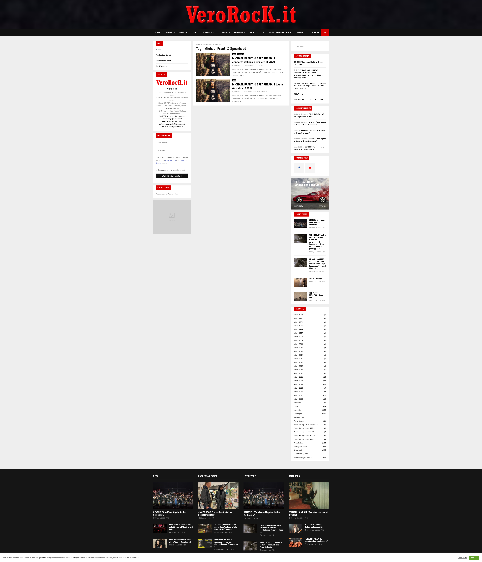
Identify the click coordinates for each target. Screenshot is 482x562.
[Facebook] (313, 32)
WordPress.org (161, 66)
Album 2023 (298, 388)
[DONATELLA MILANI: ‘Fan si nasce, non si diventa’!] (309, 495)
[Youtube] (315, 32)
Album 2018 (298, 370)
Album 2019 (298, 373)
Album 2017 (298, 366)
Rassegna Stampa (207, 476)
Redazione (237, 66)
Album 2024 (298, 391)
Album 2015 (298, 359)
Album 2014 (298, 355)
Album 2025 (298, 395)
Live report (250, 476)
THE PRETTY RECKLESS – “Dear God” (308, 99)
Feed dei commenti (163, 61)
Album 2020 (298, 377)
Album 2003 (298, 337)
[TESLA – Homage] (300, 282)
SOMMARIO (168, 32)
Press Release (299, 443)
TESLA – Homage (301, 94)
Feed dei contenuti (163, 55)
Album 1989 (298, 329)
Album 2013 (298, 351)
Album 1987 (298, 326)
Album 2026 (298, 399)
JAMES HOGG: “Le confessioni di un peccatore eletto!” (215, 513)
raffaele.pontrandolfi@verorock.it (172, 124)
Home (157, 32)
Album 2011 (298, 344)
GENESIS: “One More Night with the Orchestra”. (317, 222)
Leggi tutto (462, 558)
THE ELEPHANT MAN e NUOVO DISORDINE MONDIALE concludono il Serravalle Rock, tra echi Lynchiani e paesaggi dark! (308, 74)
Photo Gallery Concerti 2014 (304, 435)
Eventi (195, 32)
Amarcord (183, 32)
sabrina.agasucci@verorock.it (171, 121)
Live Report (223, 32)
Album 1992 (298, 333)
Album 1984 (298, 322)
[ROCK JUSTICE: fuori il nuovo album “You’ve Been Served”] (160, 543)
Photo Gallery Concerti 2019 (304, 439)
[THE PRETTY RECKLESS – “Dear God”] (300, 296)
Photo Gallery (256, 32)
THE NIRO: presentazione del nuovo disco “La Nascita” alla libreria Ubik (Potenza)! (225, 527)
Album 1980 (298, 318)
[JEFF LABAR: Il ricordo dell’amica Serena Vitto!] (295, 528)
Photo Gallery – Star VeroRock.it (306, 424)
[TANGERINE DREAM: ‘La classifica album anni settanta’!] (295, 542)
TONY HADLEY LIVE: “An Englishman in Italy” (309, 115)
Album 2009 (298, 340)
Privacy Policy (170, 160)
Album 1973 (298, 315)
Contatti (300, 32)
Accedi (158, 49)
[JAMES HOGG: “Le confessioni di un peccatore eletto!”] (218, 495)
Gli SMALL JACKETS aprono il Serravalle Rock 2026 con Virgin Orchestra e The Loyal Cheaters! (310, 85)
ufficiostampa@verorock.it (172, 119)
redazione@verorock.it (176, 116)
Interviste (207, 32)
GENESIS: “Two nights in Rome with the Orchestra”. (310, 123)
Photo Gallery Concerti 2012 (304, 432)
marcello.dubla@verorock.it (172, 127)
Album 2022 (298, 384)
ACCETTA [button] (473, 558)
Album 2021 (298, 381)
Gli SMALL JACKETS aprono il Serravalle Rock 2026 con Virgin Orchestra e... (271, 545)
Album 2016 (298, 362)
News (234, 54)
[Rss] (318, 32)
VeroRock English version (280, 32)
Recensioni (238, 32)
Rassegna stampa (300, 446)
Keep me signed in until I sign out (171, 170)
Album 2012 (298, 348)
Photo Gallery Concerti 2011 (304, 428)
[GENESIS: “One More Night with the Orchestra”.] (300, 223)
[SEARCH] (323, 46)
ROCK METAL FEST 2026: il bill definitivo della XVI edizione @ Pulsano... (181, 527)
